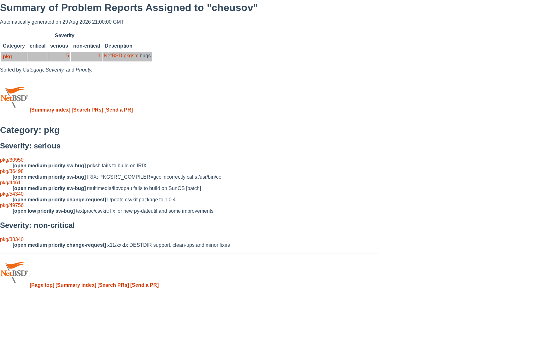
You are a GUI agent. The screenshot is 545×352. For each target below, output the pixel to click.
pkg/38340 (12, 239)
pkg (7, 56)
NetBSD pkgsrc (121, 55)
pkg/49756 (12, 205)
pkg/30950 (12, 160)
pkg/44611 (11, 182)
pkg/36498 (12, 171)
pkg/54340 (12, 194)
